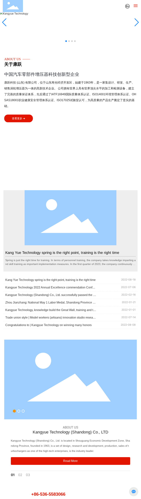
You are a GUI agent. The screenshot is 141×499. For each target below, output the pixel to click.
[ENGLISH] (127, 5)
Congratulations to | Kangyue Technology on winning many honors (48, 325)
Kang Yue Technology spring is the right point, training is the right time (62, 253)
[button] (66, 41)
